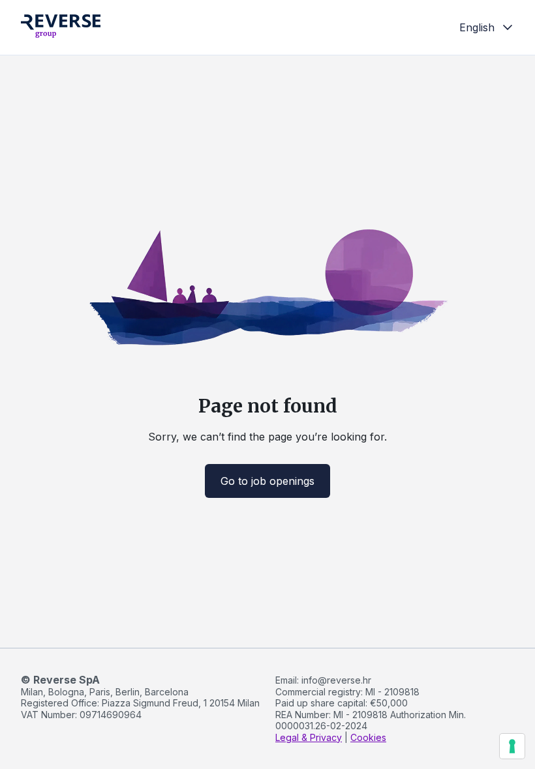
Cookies (368, 737)
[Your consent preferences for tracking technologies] (512, 746)
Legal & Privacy (308, 737)
